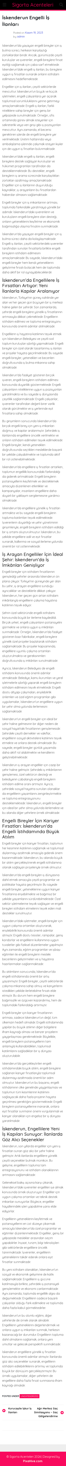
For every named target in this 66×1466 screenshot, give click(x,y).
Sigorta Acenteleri (32, 5)
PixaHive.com (32, 1461)
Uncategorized (29, 1396)
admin (21, 36)
